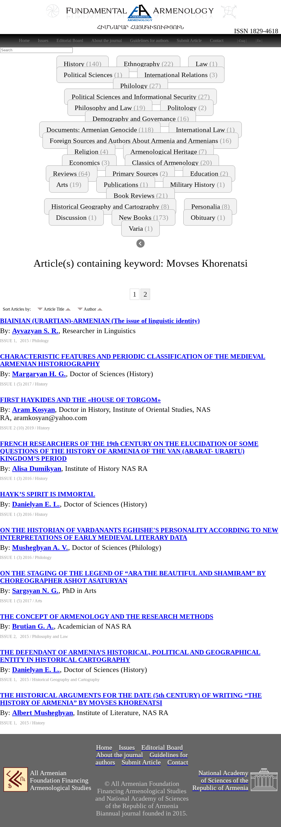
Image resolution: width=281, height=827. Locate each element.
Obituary (208, 217)
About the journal (106, 40)
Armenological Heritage (168, 151)
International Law (205, 129)
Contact (216, 40)
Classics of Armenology (172, 162)
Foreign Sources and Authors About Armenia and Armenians (140, 140)
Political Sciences (93, 74)
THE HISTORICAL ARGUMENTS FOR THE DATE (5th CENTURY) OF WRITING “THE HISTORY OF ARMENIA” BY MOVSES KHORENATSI (131, 699)
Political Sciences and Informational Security (141, 96)
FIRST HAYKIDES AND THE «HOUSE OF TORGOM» (80, 399)
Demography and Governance (140, 118)
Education (209, 173)
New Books (143, 217)
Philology (140, 85)
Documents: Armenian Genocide (99, 129)
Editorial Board (70, 40)
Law (206, 63)
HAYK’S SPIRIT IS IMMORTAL (47, 494)
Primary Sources (140, 173)
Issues (43, 40)
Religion (91, 151)
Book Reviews (141, 195)
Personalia (210, 206)
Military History (197, 184)
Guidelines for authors (149, 40)
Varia (141, 228)
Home (24, 40)
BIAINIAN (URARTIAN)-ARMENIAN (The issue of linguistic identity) (100, 320)
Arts (68, 184)
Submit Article (189, 40)
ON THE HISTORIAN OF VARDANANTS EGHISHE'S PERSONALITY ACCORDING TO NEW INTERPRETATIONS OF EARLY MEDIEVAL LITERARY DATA (139, 534)
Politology (186, 107)
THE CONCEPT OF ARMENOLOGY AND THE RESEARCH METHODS (106, 616)
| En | (259, 41)
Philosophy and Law (110, 107)
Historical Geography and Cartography (110, 206)
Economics (89, 162)
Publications (126, 184)
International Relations (180, 74)
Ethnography (148, 63)
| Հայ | (241, 41)
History (82, 63)
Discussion (76, 217)
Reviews (71, 173)
